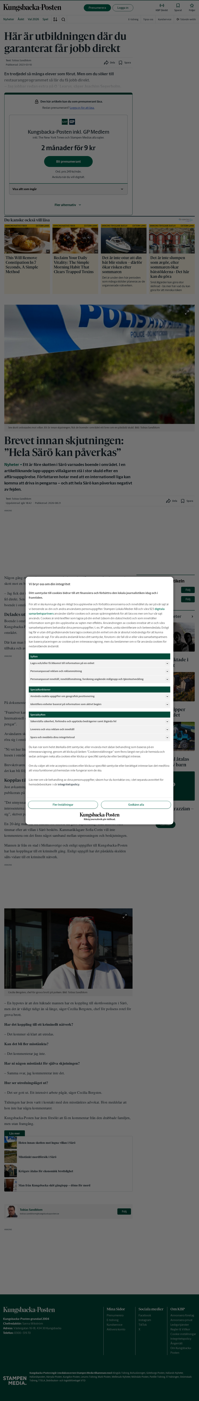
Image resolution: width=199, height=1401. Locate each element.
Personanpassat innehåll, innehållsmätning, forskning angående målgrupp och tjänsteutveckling (86, 679)
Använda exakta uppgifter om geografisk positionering (62, 696)
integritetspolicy (68, 784)
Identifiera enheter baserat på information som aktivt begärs (65, 704)
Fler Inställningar (63, 804)
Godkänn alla (136, 804)
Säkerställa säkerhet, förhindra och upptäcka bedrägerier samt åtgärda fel (73, 721)
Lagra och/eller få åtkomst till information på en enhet (62, 663)
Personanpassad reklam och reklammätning (56, 671)
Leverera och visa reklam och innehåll (52, 729)
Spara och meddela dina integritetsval (52, 737)
